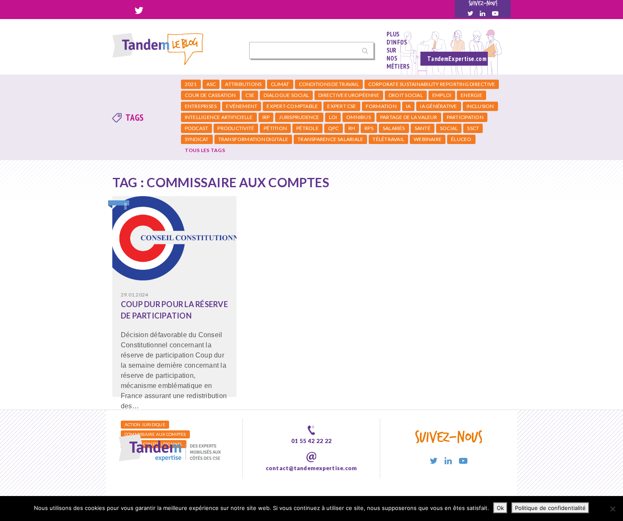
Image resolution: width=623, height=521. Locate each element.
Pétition (275, 128)
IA (408, 106)
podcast (197, 128)
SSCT (473, 128)
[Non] (612, 508)
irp (266, 117)
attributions (243, 84)
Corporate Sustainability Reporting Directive (431, 84)
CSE (250, 95)
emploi (441, 95)
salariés (394, 128)
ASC (211, 84)
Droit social (406, 95)
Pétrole (307, 128)
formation (381, 106)
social (449, 128)
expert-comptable (292, 106)
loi (333, 117)
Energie (471, 95)
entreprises (201, 106)
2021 (191, 84)
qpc (333, 128)
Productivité (235, 128)
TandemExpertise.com (457, 59)
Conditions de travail (329, 84)
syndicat (197, 139)
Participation (465, 117)
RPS (368, 128)
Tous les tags (205, 150)
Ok (500, 507)
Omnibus (358, 117)
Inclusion (480, 106)
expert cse (341, 106)
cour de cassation (210, 95)
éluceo (461, 139)
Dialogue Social (286, 95)
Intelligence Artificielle (219, 117)
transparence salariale (330, 139)
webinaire (428, 139)
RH (351, 128)
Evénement (241, 106)
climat (280, 84)
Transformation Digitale (253, 139)
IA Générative (438, 106)
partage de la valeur (408, 117)
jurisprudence (299, 117)
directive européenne (348, 95)
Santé (422, 128)
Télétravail (388, 139)
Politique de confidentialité (550, 507)
